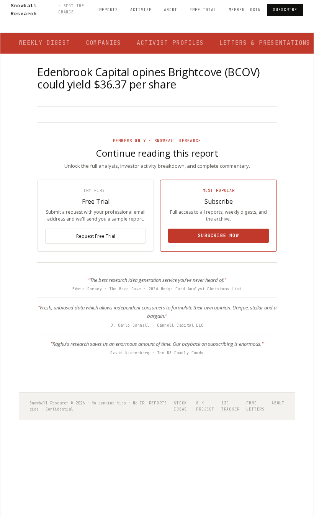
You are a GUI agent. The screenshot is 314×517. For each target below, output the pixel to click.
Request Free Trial (95, 236)
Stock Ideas (180, 406)
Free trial (203, 9)
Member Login (245, 9)
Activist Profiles (170, 43)
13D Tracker (230, 406)
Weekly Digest (44, 43)
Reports (108, 9)
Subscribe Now (218, 235)
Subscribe (285, 9)
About (170, 9)
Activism (141, 9)
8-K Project (205, 406)
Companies (103, 43)
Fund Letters (255, 406)
